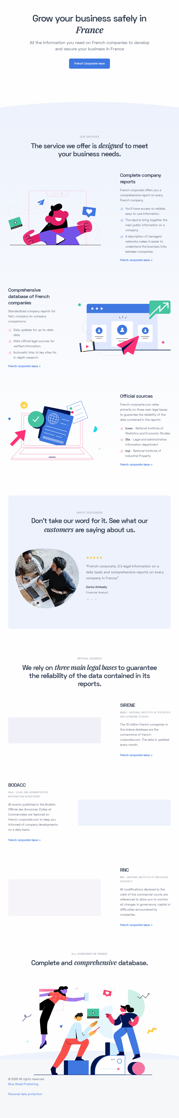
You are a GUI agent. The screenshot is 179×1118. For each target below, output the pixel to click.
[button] (88, 599)
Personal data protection (25, 1094)
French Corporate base (89, 63)
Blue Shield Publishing (23, 1084)
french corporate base (135, 260)
